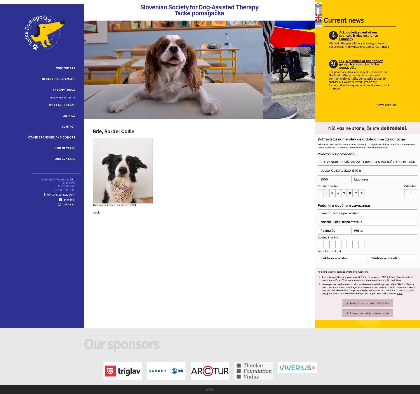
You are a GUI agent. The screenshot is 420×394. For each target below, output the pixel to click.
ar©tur (210, 389)
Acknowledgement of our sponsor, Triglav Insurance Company (358, 36)
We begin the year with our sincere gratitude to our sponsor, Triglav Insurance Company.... (359, 45)
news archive (386, 105)
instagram (69, 204)
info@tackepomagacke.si (59, 194)
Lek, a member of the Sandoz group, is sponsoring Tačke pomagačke (361, 65)
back (96, 212)
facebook (69, 200)
